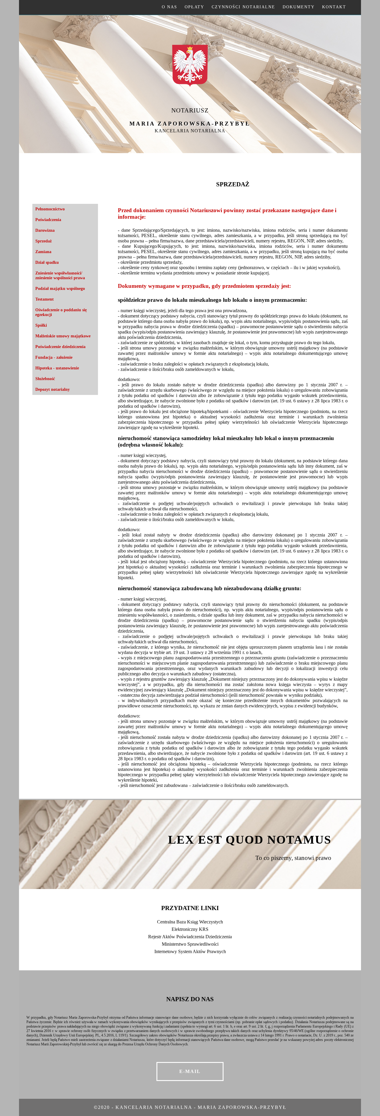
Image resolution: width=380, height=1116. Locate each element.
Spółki (41, 325)
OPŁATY (194, 7)
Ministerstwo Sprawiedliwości (190, 944)
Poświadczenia (48, 220)
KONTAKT (334, 7)
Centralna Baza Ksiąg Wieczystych (190, 921)
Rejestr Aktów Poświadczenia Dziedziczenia (190, 936)
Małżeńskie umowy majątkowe (63, 336)
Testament (44, 299)
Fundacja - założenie (53, 357)
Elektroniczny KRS (190, 929)
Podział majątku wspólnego (60, 288)
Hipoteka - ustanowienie (57, 368)
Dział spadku (47, 262)
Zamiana (43, 252)
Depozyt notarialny (52, 389)
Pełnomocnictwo (50, 209)
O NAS (169, 7)
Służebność (45, 379)
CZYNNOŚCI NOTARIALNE (243, 7)
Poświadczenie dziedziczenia (60, 347)
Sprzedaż (43, 241)
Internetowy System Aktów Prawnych (190, 951)
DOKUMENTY (299, 7)
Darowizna (45, 230)
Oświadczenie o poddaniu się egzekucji (61, 312)
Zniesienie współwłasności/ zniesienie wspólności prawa (60, 275)
